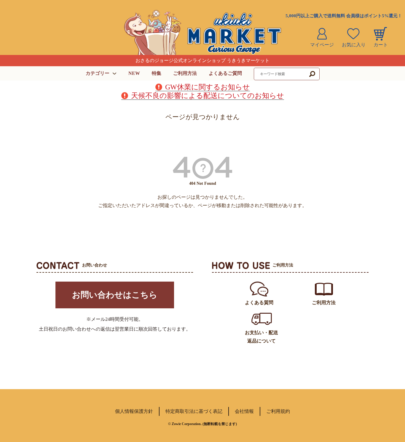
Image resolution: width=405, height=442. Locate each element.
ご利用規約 (278, 411)
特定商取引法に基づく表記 (193, 411)
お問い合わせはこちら (114, 294)
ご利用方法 (185, 73)
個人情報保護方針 (134, 411)
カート (381, 44)
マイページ (322, 44)
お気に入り (354, 44)
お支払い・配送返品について (261, 336)
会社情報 (244, 411)
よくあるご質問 (225, 73)
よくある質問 (259, 302)
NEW (134, 73)
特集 (156, 73)
